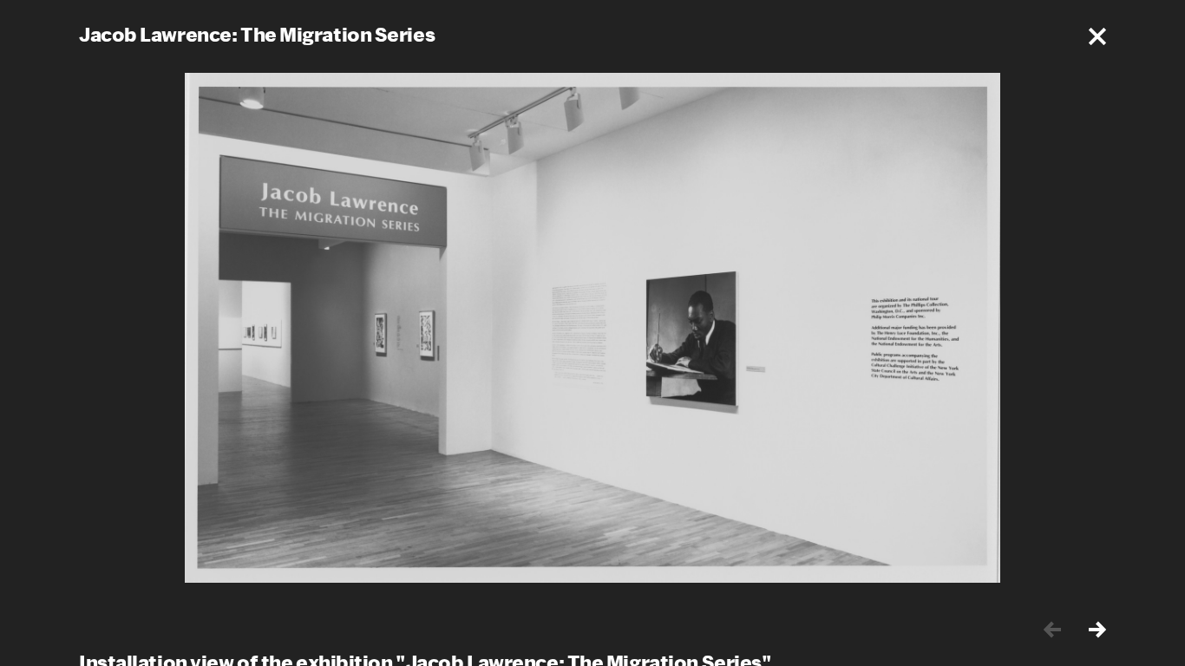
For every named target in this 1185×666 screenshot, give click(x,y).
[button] (1097, 36)
